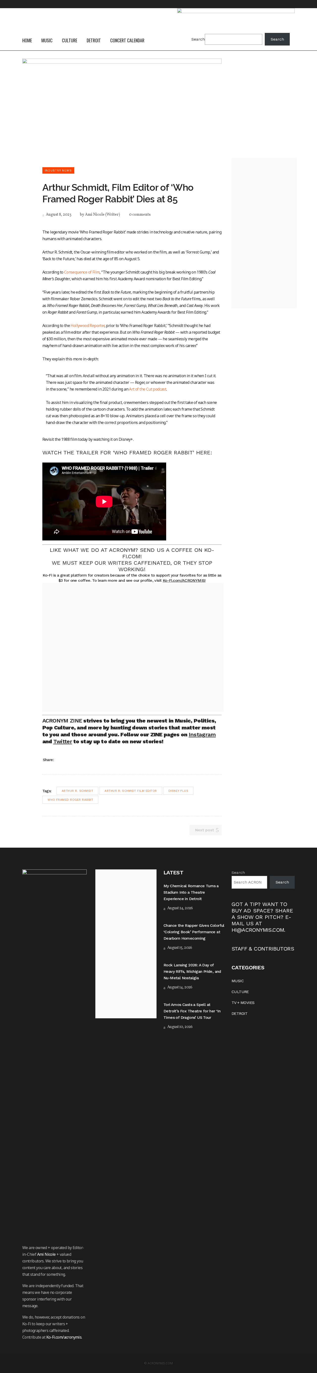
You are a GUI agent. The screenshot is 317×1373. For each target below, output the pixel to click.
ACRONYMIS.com (160, 1363)
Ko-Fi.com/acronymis (64, 1337)
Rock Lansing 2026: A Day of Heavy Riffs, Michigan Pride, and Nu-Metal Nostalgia (192, 971)
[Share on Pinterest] (79, 759)
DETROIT (240, 1013)
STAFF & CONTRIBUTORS (263, 949)
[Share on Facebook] (59, 759)
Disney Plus (178, 790)
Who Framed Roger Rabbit (70, 799)
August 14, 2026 (179, 987)
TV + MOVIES (243, 1002)
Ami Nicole (46, 1254)
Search (198, 39)
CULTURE (240, 991)
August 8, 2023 (58, 214)
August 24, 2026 (179, 908)
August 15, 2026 (179, 948)
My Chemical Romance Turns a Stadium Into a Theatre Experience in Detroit (191, 892)
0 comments (140, 214)
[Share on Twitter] (66, 759)
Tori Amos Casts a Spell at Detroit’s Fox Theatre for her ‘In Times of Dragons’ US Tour (191, 1011)
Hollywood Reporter (87, 325)
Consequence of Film (82, 272)
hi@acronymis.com (258, 930)
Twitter (62, 741)
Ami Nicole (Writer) (102, 214)
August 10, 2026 (179, 1027)
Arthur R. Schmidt (77, 790)
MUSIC (238, 980)
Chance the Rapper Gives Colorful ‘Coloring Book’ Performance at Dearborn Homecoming (193, 932)
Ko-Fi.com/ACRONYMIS (184, 580)
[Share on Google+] (72, 759)
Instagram (202, 734)
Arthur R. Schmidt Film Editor (131, 790)
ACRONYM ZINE (62, 721)
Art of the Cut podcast (147, 389)
